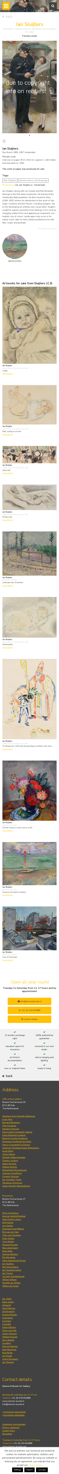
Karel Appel (8, 1302)
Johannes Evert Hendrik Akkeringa (18, 1116)
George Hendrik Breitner (14, 1216)
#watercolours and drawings (33, 180)
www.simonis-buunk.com (14, 1446)
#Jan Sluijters (9, 180)
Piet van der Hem (10, 1232)
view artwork (7, 374)
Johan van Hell (9, 1330)
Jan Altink (6, 1298)
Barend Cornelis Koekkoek (15, 1138)
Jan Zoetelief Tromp (11, 1179)
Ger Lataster (8, 1340)
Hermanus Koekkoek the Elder (16, 1141)
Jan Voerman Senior (11, 1270)
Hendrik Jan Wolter (11, 1282)
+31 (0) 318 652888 (30, 1010)
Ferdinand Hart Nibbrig (13, 1228)
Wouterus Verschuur (12, 1182)
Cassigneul (7, 1317)
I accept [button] (42, 1469)
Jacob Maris (7, 1151)
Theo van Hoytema (11, 1235)
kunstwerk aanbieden (14, 1415)
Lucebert (6, 1343)
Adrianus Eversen (10, 1128)
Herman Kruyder (10, 1244)
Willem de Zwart (10, 1286)
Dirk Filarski (7, 1222)
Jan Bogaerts (8, 1311)
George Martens (10, 1254)
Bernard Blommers (11, 1122)
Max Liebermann (10, 1248)
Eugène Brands (9, 1314)
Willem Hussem (9, 1336)
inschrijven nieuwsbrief (14, 1412)
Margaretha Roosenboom (14, 1170)
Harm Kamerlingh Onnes (14, 1260)
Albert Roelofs (9, 1163)
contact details (30, 1019)
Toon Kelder (8, 1241)
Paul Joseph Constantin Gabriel (17, 1132)
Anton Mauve (8, 1154)
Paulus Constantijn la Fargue (16, 1144)
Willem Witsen (9, 1279)
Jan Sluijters (8, 1263)
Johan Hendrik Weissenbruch (16, 1186)
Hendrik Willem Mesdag (13, 1157)
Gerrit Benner (8, 1308)
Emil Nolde (7, 1352)
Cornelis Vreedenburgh (13, 1276)
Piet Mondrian (8, 1257)
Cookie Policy (8, 1430)
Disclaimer (7, 1433)
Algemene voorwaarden (14, 1424)
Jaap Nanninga (9, 1349)
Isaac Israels (8, 1238)
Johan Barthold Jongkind (13, 1135)
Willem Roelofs (9, 1167)
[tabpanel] (29, 87)
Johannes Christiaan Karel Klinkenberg (20, 1148)
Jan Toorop (7, 1273)
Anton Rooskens (10, 1359)
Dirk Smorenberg (10, 1267)
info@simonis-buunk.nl (13, 1404)
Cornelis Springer (10, 1176)
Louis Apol (7, 1119)
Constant (6, 1321)
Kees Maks (7, 1251)
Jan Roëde (7, 1356)
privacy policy (35, 1465)
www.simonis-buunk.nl (13, 1401)
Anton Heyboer (9, 1333)
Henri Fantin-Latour (11, 1219)
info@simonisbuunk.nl (30, 1001)
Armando (6, 1305)
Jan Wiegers (8, 1362)
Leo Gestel (7, 1225)
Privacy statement (11, 1427)
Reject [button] (29, 1469)
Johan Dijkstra (9, 1327)
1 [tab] (29, 135)
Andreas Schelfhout (12, 1173)
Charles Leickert (10, 1160)
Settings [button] (17, 1469)
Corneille (6, 1324)
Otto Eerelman (9, 1125)
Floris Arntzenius (10, 1213)
